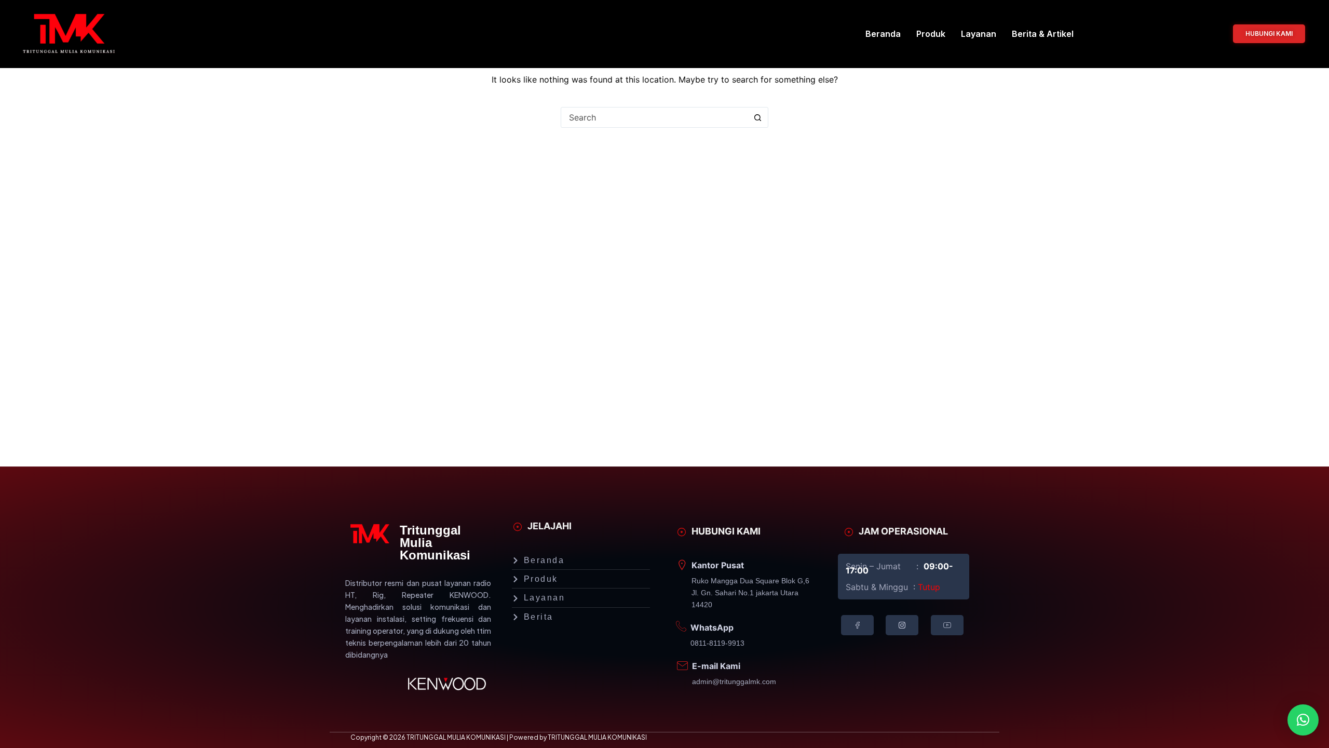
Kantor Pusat (717, 565)
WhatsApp (712, 627)
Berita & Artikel (1043, 34)
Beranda (883, 34)
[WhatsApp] (681, 626)
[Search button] (757, 117)
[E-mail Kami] (682, 666)
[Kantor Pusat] (682, 565)
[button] (1303, 720)
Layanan (978, 34)
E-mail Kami (716, 666)
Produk (930, 34)
